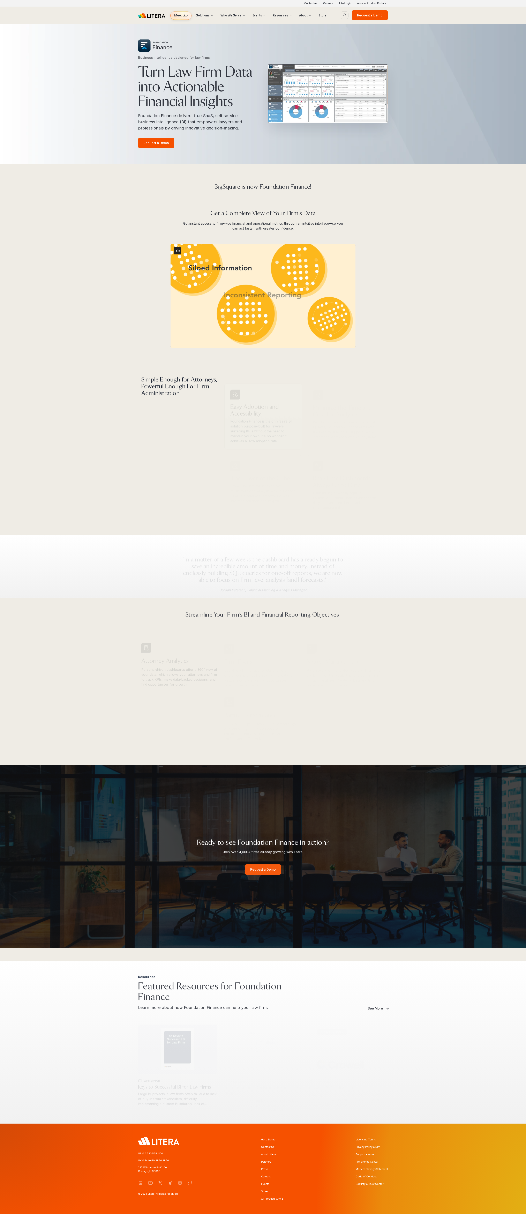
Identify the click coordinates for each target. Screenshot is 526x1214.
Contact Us (268, 1146)
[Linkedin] (140, 1183)
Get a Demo (268, 1139)
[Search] (344, 15)
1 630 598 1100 (154, 1153)
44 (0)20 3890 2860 (156, 1160)
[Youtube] (150, 1183)
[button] (180, 16)
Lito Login (345, 3)
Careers (328, 3)
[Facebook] (170, 1183)
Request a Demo (370, 15)
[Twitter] (160, 1183)
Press (264, 1169)
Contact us (310, 3)
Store (264, 1191)
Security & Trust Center (369, 1183)
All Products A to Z (272, 1198)
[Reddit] (189, 1183)
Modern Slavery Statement (372, 1169)
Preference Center (367, 1161)
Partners (266, 1161)
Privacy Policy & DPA (368, 1146)
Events (265, 1183)
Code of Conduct (366, 1176)
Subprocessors (365, 1154)
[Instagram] (180, 1183)
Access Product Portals (371, 3)
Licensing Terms (366, 1139)
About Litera (268, 1154)
